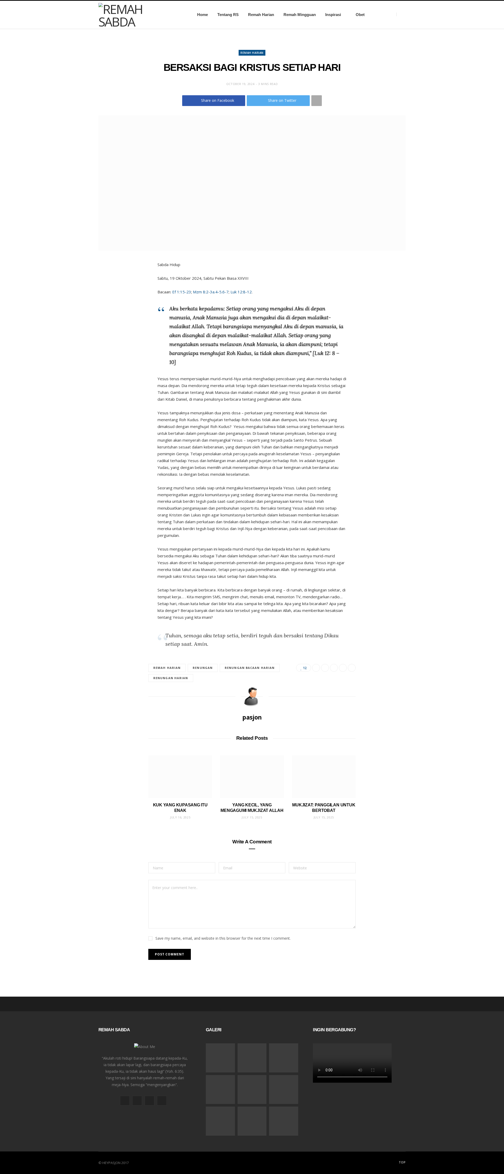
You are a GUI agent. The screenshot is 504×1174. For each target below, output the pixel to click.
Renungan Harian (170, 678)
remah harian (167, 668)
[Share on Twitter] (325, 668)
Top (402, 1162)
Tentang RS (228, 14)
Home (202, 14)
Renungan (203, 668)
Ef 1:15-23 (181, 291)
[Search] (401, 15)
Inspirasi (333, 14)
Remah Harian (261, 14)
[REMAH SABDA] (139, 15)
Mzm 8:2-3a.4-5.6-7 (211, 291)
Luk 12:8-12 (241, 291)
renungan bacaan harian (250, 668)
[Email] (343, 668)
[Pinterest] (334, 668)
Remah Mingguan (300, 14)
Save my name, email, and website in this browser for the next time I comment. (223, 938)
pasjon (252, 717)
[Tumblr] (352, 668)
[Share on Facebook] (316, 668)
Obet (360, 14)
